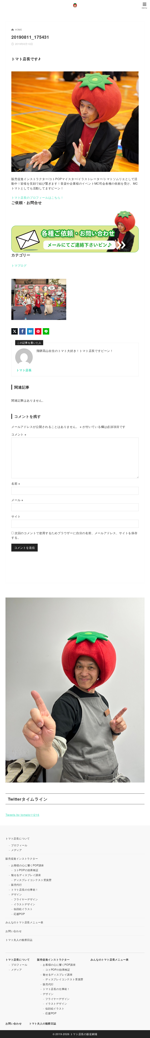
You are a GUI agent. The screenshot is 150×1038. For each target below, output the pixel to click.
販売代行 (16, 884)
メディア (16, 850)
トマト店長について (17, 838)
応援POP (19, 914)
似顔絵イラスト (23, 909)
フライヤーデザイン (26, 899)
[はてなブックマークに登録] (30, 331)
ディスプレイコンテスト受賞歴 (33, 880)
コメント (18, 434)
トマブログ (19, 265)
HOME (18, 29)
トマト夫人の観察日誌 (19, 940)
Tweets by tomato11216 (22, 815)
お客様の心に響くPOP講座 (27, 865)
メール (17, 500)
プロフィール (19, 845)
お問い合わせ (13, 931)
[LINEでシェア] (46, 331)
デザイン (16, 894)
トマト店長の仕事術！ (24, 889)
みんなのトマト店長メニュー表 (24, 922)
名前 (15, 483)
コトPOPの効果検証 (26, 870)
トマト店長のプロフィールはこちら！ (37, 197)
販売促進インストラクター (21, 858)
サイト (15, 516)
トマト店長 (24, 370)
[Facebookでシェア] (22, 331)
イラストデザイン (24, 904)
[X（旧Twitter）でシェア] (14, 331)
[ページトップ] (142, 1030)
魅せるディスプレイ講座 (26, 875)
